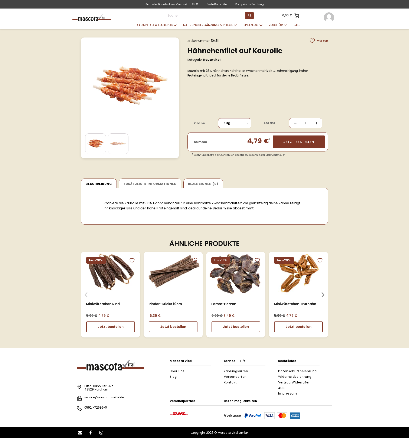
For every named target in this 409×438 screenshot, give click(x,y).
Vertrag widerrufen (294, 382)
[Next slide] (323, 295)
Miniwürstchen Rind (103, 303)
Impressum (287, 393)
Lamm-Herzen (223, 303)
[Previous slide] (86, 295)
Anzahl (269, 123)
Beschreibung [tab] (99, 184)
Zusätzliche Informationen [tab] (150, 184)
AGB (281, 388)
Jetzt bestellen (298, 141)
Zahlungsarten (236, 371)
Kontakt (230, 382)
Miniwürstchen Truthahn (295, 303)
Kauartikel (211, 60)
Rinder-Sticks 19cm (165, 303)
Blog (173, 377)
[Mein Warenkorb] (296, 15)
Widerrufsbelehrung (294, 377)
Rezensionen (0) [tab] (203, 184)
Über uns (177, 371)
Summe (200, 142)
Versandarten (235, 377)
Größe (199, 123)
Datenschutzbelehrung (297, 371)
